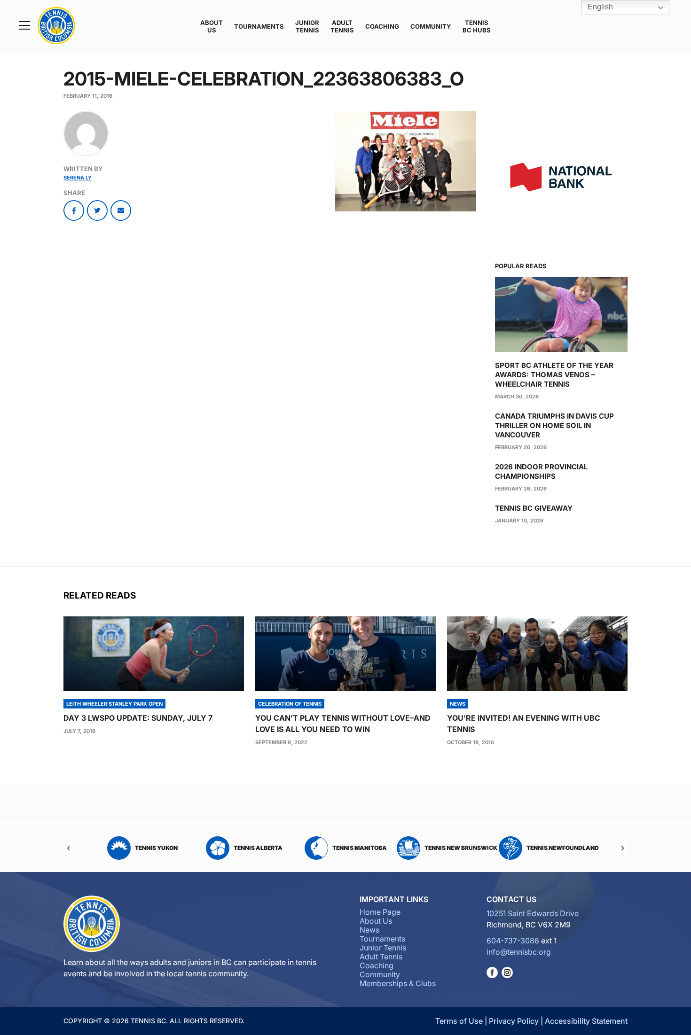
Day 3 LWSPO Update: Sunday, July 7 (137, 718)
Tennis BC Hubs (477, 26)
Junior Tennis (307, 26)
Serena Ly (77, 177)
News (369, 929)
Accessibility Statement (586, 1021)
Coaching (382, 26)
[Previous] (69, 848)
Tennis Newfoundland (461, 847)
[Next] (622, 848)
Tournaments (259, 26)
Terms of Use (459, 1021)
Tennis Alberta (156, 847)
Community (430, 26)
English (599, 7)
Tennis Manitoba (258, 847)
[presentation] (153, 653)
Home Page (380, 912)
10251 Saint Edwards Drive (533, 913)
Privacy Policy (514, 1021)
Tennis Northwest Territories (555, 847)
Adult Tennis (342, 26)
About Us (211, 26)
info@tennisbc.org (519, 952)
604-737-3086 (513, 940)
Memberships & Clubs (398, 983)
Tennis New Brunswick (359, 847)
